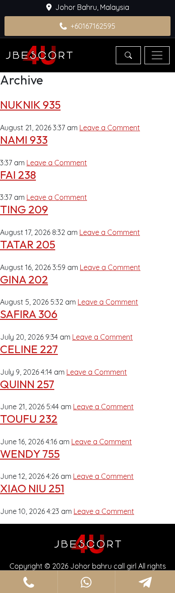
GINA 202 (24, 279)
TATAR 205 (27, 244)
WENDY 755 (30, 453)
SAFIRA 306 (28, 314)
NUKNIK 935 (30, 104)
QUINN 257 (27, 384)
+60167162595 (92, 26)
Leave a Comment (109, 127)
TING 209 (24, 209)
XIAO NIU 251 (32, 488)
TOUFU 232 (28, 418)
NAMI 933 (24, 139)
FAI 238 (18, 174)
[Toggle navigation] (157, 55)
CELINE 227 (29, 349)
